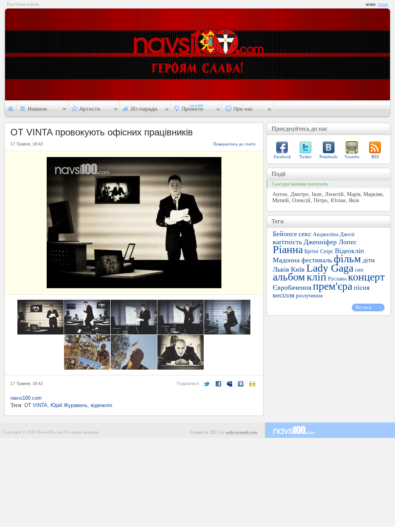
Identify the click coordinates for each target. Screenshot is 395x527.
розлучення (309, 296)
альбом (289, 277)
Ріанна (288, 249)
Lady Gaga (329, 268)
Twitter (305, 156)
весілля (283, 295)
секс (305, 234)
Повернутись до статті (234, 144)
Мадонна (286, 260)
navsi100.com (26, 398)
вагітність (287, 242)
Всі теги (363, 307)
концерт (366, 277)
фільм (347, 259)
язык (383, 4)
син (359, 270)
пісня (362, 287)
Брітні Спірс (318, 251)
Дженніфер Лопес (330, 242)
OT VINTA (35, 405)
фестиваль (316, 260)
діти (369, 260)
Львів (281, 269)
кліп (316, 277)
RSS (375, 156)
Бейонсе (285, 234)
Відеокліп (349, 251)
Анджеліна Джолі (333, 234)
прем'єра (332, 286)
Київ (298, 269)
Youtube (352, 156)
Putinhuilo (328, 156)
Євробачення (292, 287)
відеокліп (101, 405)
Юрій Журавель (69, 405)
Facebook (282, 156)
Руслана (337, 279)
